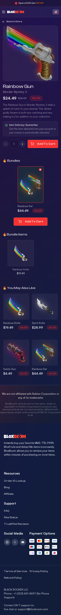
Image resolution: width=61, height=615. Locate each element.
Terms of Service (15, 571)
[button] (31, 184)
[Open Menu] (4, 12)
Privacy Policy (39, 571)
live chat (9, 609)
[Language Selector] (56, 12)
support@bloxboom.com (33, 609)
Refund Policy (13, 577)
